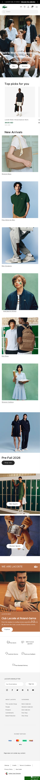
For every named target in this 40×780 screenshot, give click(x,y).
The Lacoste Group (11, 704)
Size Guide (19, 769)
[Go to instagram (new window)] (7, 690)
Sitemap (6, 765)
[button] (32, 778)
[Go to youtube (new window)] (33, 690)
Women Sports (14, 546)
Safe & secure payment (30, 643)
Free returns (13, 643)
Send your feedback (29, 654)
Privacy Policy (8, 769)
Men (13, 66)
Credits (14, 765)
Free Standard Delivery (21, 665)
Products (8, 710)
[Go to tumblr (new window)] (28, 690)
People (8, 707)
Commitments (10, 713)
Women (25, 66)
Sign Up (31, 684)
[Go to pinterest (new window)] (23, 690)
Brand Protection (10, 715)
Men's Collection (26, 704)
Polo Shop (24, 713)
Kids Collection (26, 710)
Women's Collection (27, 707)
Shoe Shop (25, 715)
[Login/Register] (28, 7)
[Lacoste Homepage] (5, 7)
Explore (7, 629)
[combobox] (20, 12)
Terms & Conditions (25, 765)
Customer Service (13, 654)
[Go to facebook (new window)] (12, 690)
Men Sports (13, 504)
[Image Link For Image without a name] (20, 155)
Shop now (8, 462)
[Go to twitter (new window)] (17, 690)
